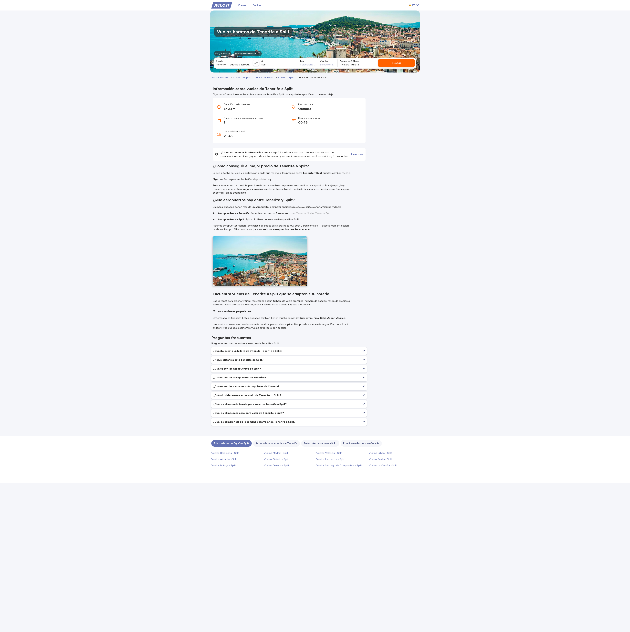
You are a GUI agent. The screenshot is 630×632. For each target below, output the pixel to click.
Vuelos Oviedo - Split (276, 459)
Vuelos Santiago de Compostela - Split (339, 465)
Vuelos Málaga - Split (223, 465)
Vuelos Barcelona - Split (225, 453)
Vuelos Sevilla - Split (380, 459)
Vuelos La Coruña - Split (383, 465)
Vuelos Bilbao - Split (380, 453)
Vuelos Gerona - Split (276, 465)
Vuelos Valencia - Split (329, 453)
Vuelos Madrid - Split (276, 453)
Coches (256, 5)
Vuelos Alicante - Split (224, 459)
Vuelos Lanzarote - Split (330, 459)
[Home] (221, 5)
